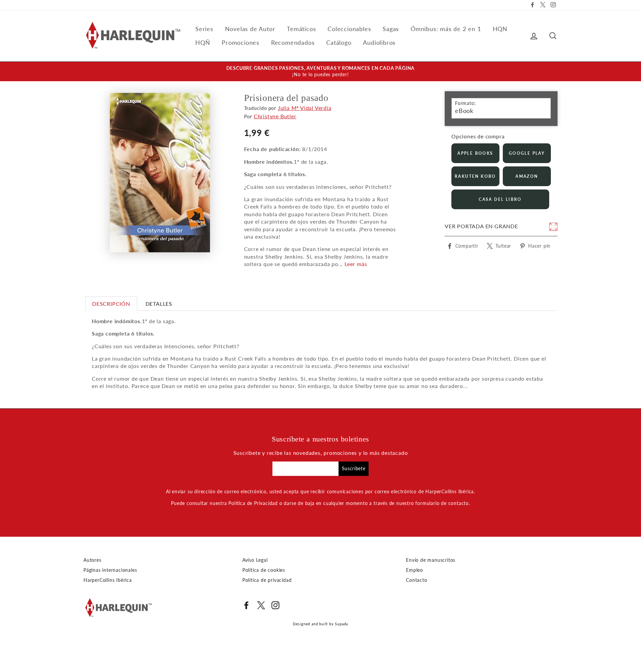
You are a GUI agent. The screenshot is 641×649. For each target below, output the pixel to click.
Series (204, 28)
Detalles (159, 303)
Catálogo (338, 42)
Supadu (341, 624)
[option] (320, 71)
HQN (500, 28)
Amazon (526, 176)
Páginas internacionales (110, 570)
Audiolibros (379, 42)
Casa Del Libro (500, 199)
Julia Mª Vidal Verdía (305, 108)
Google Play (527, 153)
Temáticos (301, 28)
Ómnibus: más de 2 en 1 (446, 28)
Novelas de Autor (250, 28)
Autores (92, 560)
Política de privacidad (267, 580)
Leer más (356, 264)
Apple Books (475, 153)
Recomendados (293, 42)
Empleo (414, 570)
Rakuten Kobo (475, 176)
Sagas (391, 28)
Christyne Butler (275, 116)
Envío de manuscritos (430, 560)
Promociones (240, 42)
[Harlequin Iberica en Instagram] (275, 605)
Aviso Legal (255, 560)
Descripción (111, 303)
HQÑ (202, 42)
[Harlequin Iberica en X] (261, 605)
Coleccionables (349, 28)
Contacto (416, 580)
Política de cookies (263, 570)
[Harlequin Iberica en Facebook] (246, 605)
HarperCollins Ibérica (107, 580)
